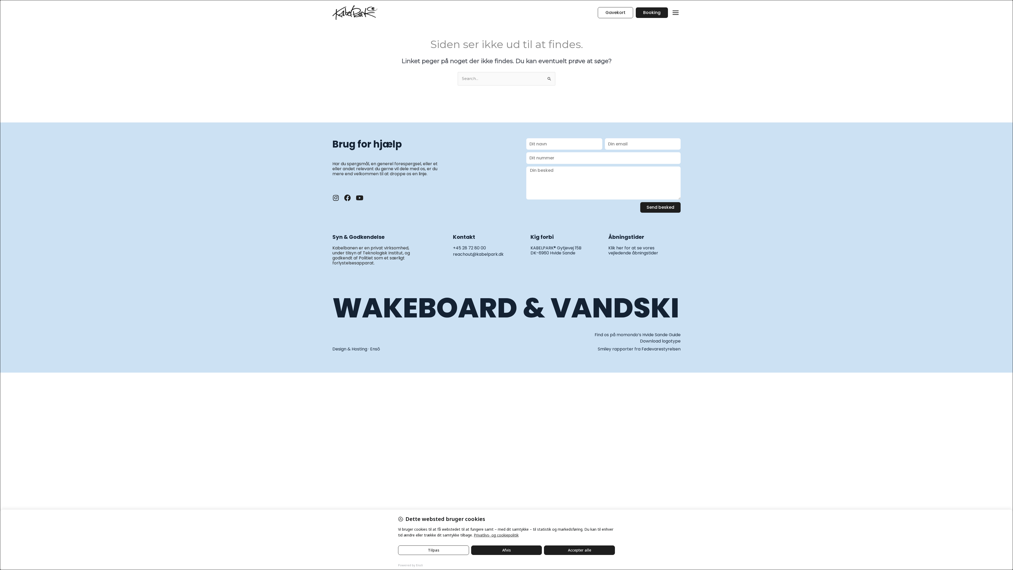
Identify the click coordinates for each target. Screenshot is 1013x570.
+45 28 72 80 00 (469, 248)
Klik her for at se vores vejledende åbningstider (633, 250)
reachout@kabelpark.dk (478, 254)
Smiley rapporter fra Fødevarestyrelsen (639, 349)
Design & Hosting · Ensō (356, 349)
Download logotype (660, 341)
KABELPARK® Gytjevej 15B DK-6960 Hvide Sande (556, 250)
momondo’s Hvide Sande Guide (649, 335)
